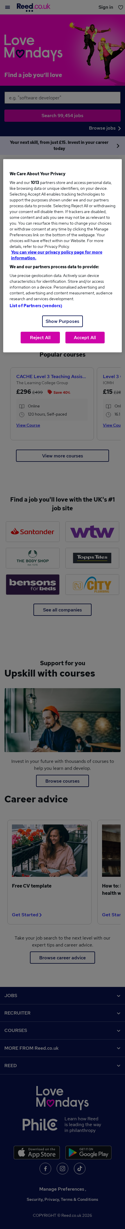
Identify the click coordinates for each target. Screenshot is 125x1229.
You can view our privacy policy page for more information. (56, 255)
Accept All (85, 337)
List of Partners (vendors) (36, 305)
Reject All (40, 337)
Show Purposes (62, 321)
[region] (62, 256)
